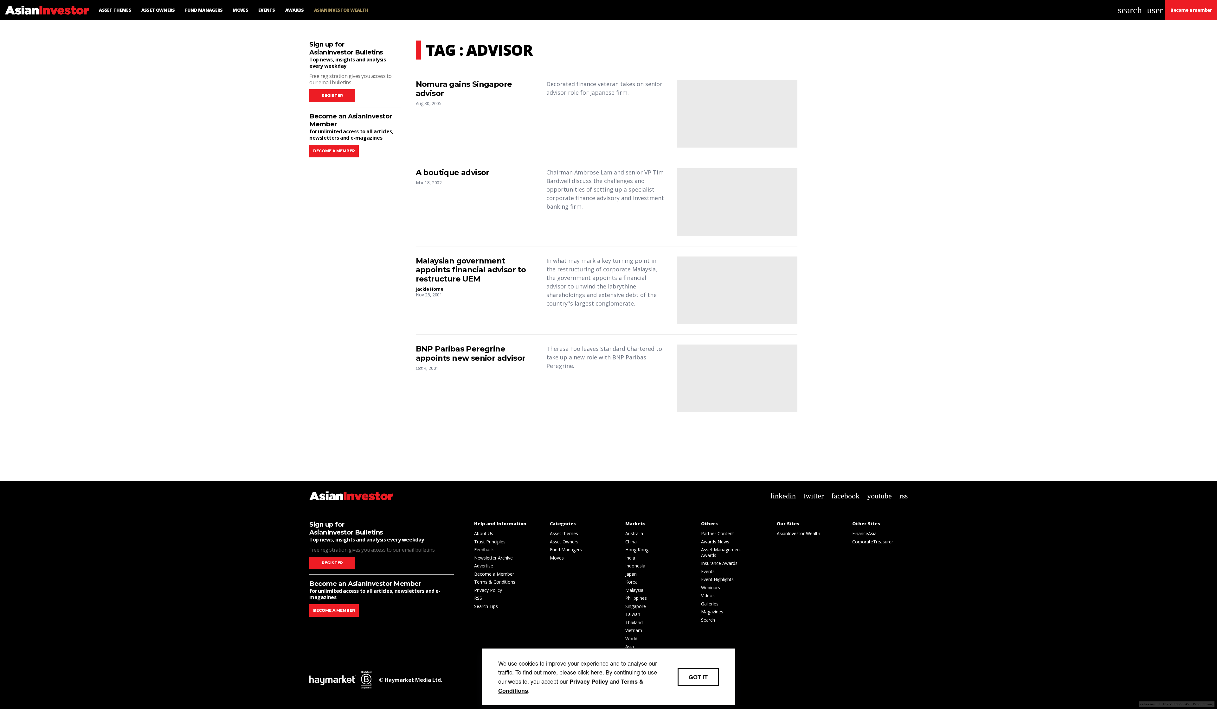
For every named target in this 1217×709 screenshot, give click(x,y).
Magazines (712, 612)
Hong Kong (636, 550)
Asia (629, 646)
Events (708, 571)
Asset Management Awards (721, 552)
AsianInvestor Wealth (798, 533)
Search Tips (486, 606)
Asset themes (564, 533)
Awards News (715, 542)
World (631, 639)
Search (708, 620)
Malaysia (634, 590)
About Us (483, 533)
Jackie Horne (429, 289)
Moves (557, 558)
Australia (634, 533)
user (1155, 10)
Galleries (709, 604)
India (630, 558)
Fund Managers (566, 550)
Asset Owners (564, 542)
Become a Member (494, 574)
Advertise (483, 566)
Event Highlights (717, 579)
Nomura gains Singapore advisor (464, 89)
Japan (631, 574)
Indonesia (635, 566)
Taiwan (632, 614)
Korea (631, 582)
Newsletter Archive (493, 558)
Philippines (636, 598)
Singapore (635, 606)
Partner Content (717, 533)
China (631, 542)
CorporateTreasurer (872, 542)
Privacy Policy (488, 590)
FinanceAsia (864, 533)
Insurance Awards (719, 563)
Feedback (484, 550)
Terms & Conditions (494, 582)
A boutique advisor (452, 172)
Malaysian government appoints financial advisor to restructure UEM (471, 270)
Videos (708, 595)
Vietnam (633, 630)
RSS (478, 598)
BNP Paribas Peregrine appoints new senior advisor (470, 354)
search (1130, 10)
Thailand (634, 622)
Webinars (710, 588)
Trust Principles (489, 542)
